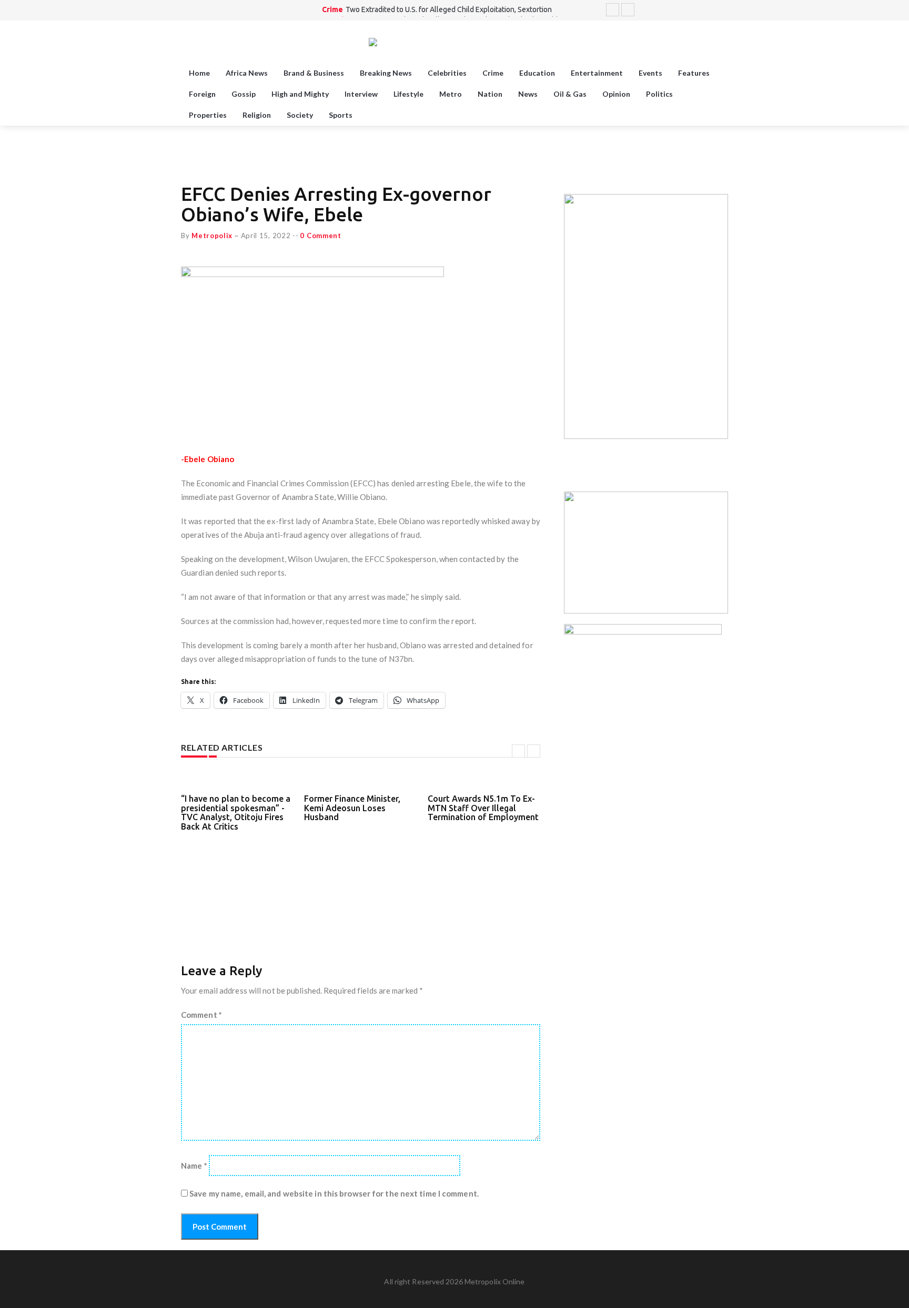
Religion (257, 114)
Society (300, 114)
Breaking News (386, 72)
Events (650, 72)
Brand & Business (314, 72)
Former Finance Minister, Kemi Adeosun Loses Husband (352, 808)
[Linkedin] (722, 10)
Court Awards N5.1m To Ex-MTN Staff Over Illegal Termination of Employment (483, 808)
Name (194, 1165)
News (528, 93)
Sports (340, 114)
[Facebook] (696, 10)
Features (694, 72)
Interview (361, 93)
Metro (450, 93)
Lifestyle (408, 93)
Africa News (247, 72)
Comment (201, 1014)
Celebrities (447, 72)
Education (537, 72)
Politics (659, 93)
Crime (332, 9)
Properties (208, 114)
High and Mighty (300, 93)
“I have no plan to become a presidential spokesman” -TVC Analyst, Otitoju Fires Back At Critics (235, 812)
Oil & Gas (570, 93)
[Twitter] (683, 10)
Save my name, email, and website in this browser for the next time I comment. (334, 1193)
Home (199, 72)
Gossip (243, 93)
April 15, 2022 (266, 235)
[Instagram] (709, 10)
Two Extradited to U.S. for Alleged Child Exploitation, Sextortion (449, 9)
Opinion (616, 93)
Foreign (202, 93)
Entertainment (597, 72)
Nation (490, 93)
